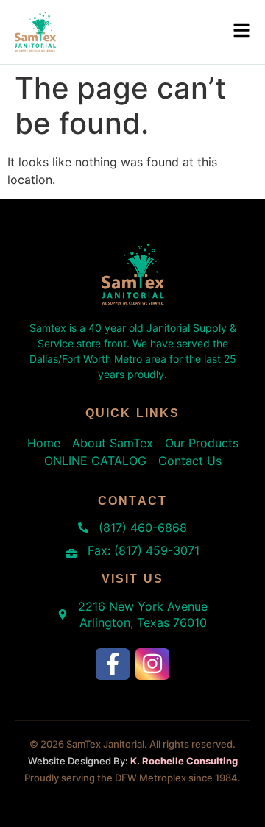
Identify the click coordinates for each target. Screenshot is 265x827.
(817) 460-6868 (143, 527)
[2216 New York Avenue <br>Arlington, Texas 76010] (62, 614)
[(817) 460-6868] (83, 527)
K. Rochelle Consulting (184, 761)
